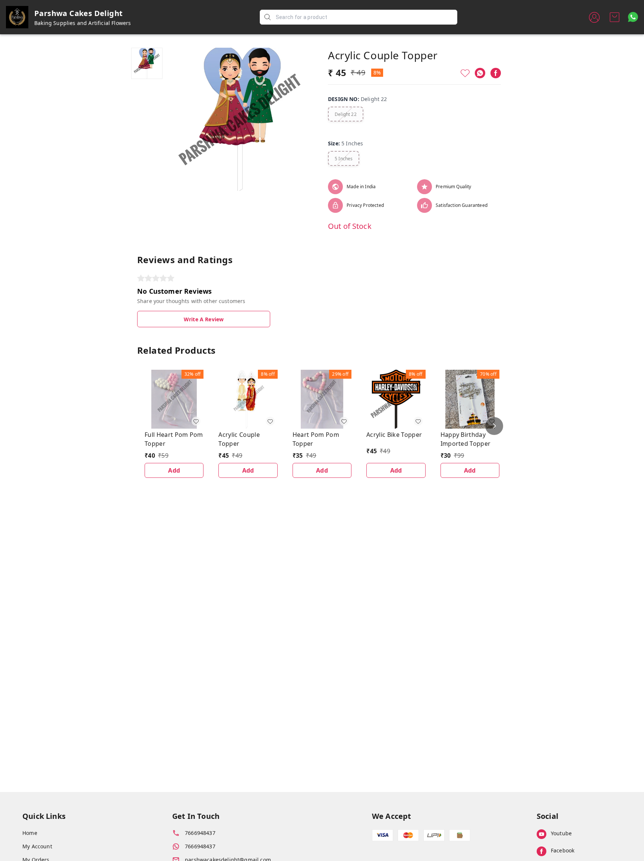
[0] (615, 17)
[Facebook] (495, 73)
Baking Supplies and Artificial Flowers (82, 22)
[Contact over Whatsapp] (633, 17)
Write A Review (204, 319)
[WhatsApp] (480, 73)
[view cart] (615, 17)
